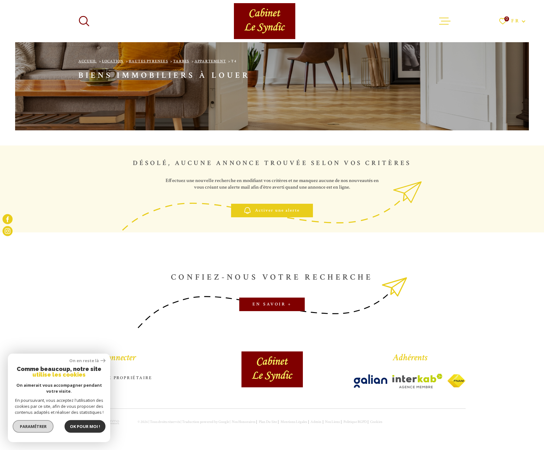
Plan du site (268, 421)
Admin (315, 421)
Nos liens (332, 421)
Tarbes (181, 61)
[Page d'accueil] (264, 21)
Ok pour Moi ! (85, 426)
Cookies (376, 422)
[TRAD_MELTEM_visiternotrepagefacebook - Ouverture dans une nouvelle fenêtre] (8, 219)
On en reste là (84, 360)
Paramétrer (33, 426)
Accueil (87, 61)
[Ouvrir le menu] (444, 21)
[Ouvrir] (84, 21)
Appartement (210, 61)
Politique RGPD (355, 421)
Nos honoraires (243, 421)
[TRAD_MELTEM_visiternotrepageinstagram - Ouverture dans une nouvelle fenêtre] (8, 231)
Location (113, 61)
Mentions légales (293, 421)
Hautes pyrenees (148, 61)
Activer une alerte (277, 210)
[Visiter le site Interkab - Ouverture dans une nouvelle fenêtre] (370, 381)
